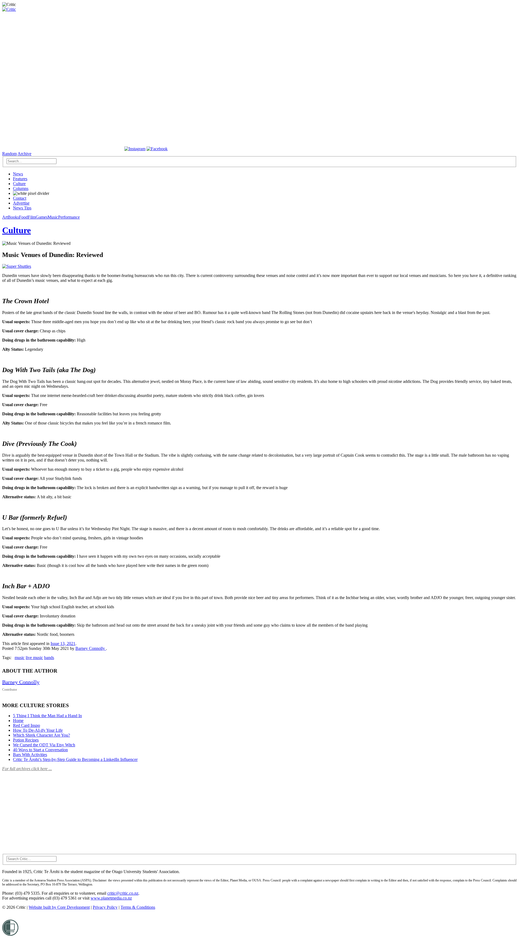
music (20, 657)
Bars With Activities (30, 754)
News (18, 174)
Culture (19, 183)
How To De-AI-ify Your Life (38, 730)
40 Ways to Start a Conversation (40, 749)
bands (49, 657)
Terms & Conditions (138, 907)
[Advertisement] (42, 809)
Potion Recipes (26, 740)
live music (34, 657)
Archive (24, 153)
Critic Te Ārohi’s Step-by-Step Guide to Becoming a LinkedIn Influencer (75, 759)
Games (42, 217)
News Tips (22, 208)
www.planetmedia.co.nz (111, 898)
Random (9, 153)
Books (13, 217)
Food (23, 217)
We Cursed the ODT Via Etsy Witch (44, 745)
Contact (19, 198)
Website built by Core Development (59, 907)
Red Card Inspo (26, 725)
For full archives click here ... (27, 768)
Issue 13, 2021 (63, 643)
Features (20, 178)
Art (5, 217)
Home (18, 720)
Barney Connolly (90, 648)
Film (32, 217)
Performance (69, 217)
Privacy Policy (105, 907)
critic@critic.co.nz (122, 893)
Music (53, 217)
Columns (20, 188)
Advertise (21, 203)
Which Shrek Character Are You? (41, 735)
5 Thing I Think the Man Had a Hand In (47, 715)
